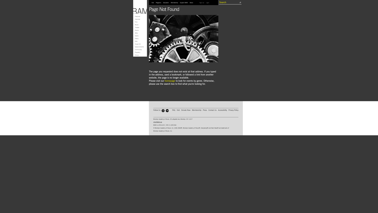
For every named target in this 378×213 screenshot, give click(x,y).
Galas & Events (139, 47)
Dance (137, 30)
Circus (137, 55)
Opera (136, 36)
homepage (170, 81)
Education (166, 2)
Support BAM (184, 2)
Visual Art (138, 44)
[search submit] (240, 2)
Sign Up (202, 2)
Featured (137, 16)
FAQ (173, 110)
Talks (136, 33)
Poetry (137, 38)
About (191, 2)
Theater (137, 27)
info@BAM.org (157, 122)
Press (205, 110)
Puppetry (137, 52)
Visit (152, 2)
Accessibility (222, 110)
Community (138, 49)
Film (136, 22)
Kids (136, 41)
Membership (174, 2)
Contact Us (212, 110)
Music (137, 25)
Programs (158, 2)
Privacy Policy (233, 110)
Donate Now (185, 110)
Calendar (137, 19)
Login (208, 2)
